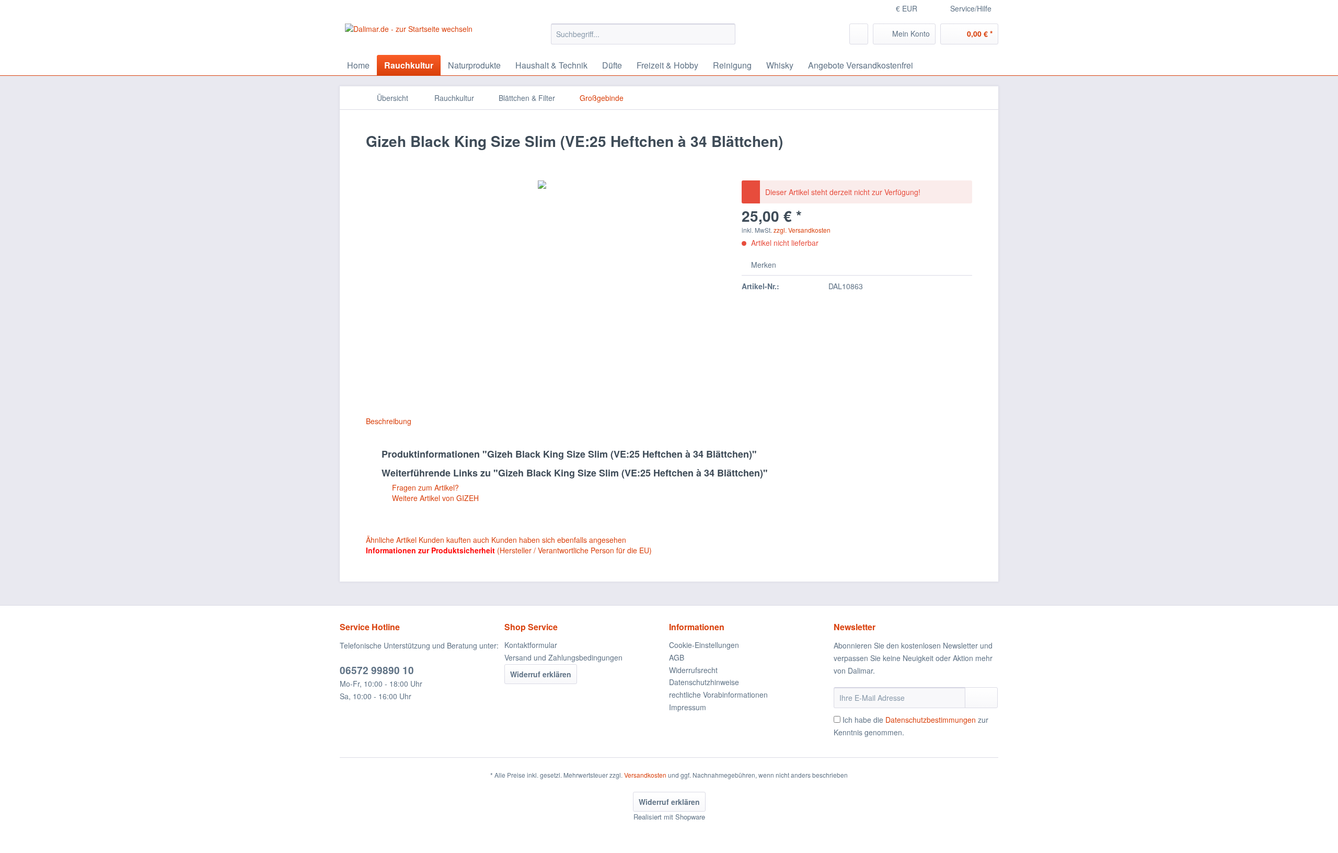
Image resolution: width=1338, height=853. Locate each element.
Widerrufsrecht (693, 670)
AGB (676, 657)
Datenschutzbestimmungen (930, 719)
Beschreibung (388, 421)
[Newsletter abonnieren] (981, 697)
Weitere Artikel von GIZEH (434, 498)
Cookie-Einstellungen (704, 645)
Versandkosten (645, 774)
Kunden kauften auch (454, 539)
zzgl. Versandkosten (802, 229)
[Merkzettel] (858, 34)
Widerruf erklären (540, 674)
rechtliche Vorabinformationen (718, 694)
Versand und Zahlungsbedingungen (563, 657)
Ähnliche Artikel (391, 539)
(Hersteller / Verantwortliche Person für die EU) (574, 550)
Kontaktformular (530, 645)
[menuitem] (643, 39)
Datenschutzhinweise (704, 682)
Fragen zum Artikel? (424, 487)
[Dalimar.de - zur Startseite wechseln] (408, 37)
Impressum (687, 707)
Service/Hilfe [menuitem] (971, 8)
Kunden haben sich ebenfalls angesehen (558, 539)
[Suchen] (725, 34)
